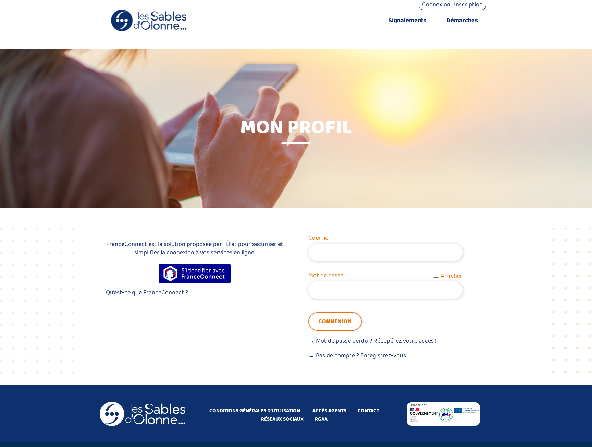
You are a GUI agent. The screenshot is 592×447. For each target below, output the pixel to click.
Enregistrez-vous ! (384, 355)
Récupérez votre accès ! (405, 341)
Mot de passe (325, 275)
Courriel (319, 238)
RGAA (321, 419)
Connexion (436, 5)
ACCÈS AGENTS (329, 411)
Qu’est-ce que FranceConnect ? (147, 293)
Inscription (468, 5)
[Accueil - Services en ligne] (148, 20)
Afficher (452, 276)
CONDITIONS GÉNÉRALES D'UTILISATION (254, 411)
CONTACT (368, 411)
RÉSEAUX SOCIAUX (282, 419)
